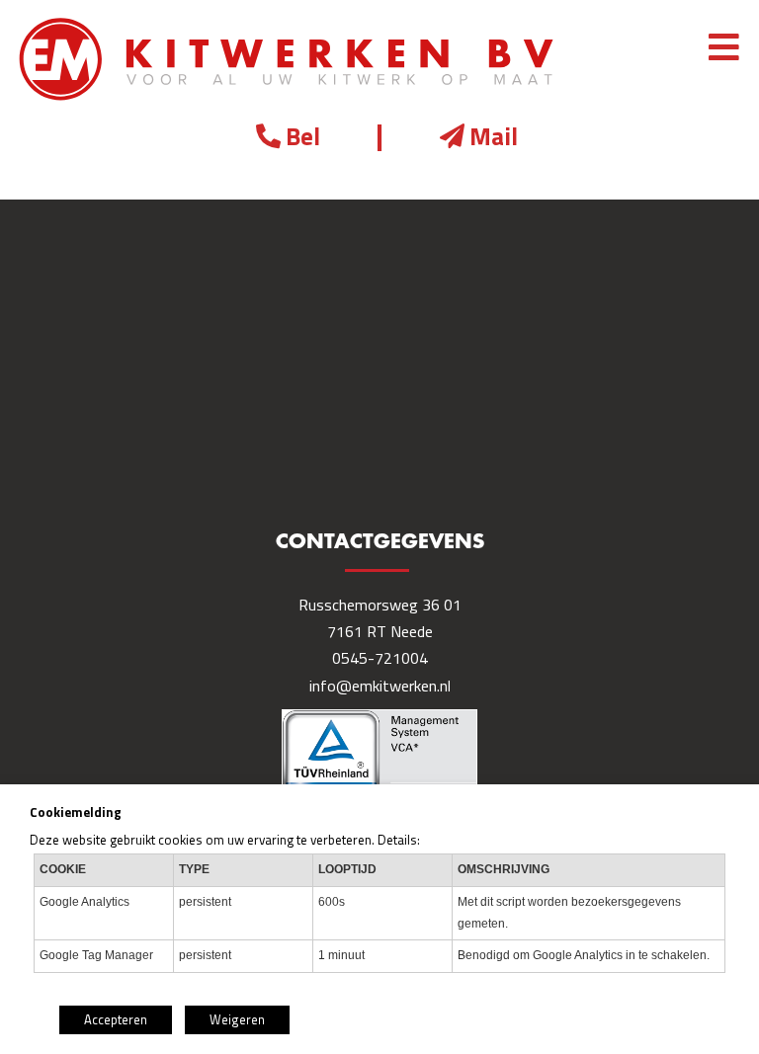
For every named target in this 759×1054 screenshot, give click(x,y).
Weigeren (237, 1019)
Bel (303, 136)
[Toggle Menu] (724, 48)
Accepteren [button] (115, 1019)
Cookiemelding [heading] (76, 812)
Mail (493, 136)
